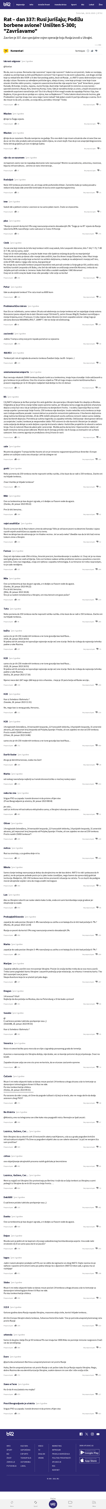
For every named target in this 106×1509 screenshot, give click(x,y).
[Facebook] (81, 1434)
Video (40, 1446)
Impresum (56, 1450)
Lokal (23, 1466)
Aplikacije (56, 1462)
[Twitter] (86, 1434)
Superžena (25, 1450)
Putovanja (12, 1466)
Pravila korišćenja (61, 1454)
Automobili (26, 1462)
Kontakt (56, 1470)
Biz (8, 1454)
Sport (9, 1450)
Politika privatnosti (61, 1458)
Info (8, 1446)
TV (39, 1450)
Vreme (41, 1458)
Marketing (57, 1446)
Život (9, 1458)
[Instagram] (92, 1434)
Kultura (24, 1446)
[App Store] (89, 1460)
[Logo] (7, 4)
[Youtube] (98, 1434)
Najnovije (20, 4)
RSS (53, 1466)
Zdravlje (11, 1462)
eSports (24, 1454)
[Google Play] (89, 1452)
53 (6, 50)
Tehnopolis (26, 1458)
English (41, 1454)
